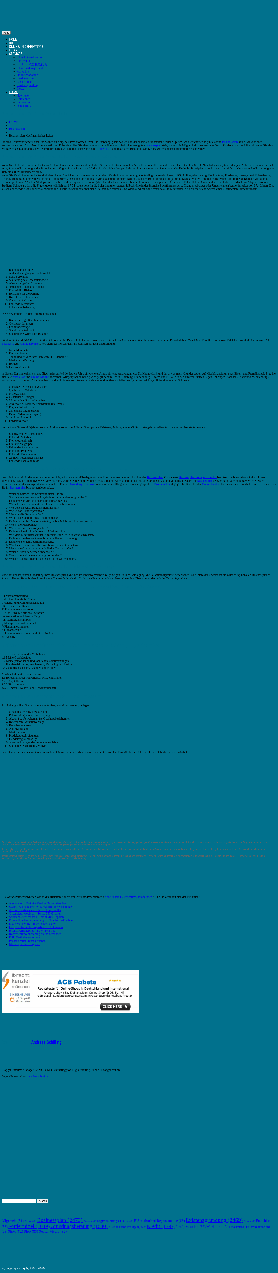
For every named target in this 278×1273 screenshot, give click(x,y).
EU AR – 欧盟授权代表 (32, 64)
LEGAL (13, 92)
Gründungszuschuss (82, 484)
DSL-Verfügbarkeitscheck (24, 937)
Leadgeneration (26, 78)
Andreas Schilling (46, 1042)
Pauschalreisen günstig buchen (27, 940)
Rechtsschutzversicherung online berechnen (35, 934)
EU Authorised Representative (159, 1221)
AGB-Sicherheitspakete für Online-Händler (35, 910)
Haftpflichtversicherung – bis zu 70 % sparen (36, 927)
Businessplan (24, 81)
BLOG (12, 43)
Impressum (23, 102)
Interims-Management (30, 68)
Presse (20, 88)
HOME (13, 39)
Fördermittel (24, 60)
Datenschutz (24, 105)
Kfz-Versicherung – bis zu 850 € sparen (32, 923)
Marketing (23, 71)
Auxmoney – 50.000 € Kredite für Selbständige (37, 903)
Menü (6, 32)
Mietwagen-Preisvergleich (24, 944)
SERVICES (16, 54)
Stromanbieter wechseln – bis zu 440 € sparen (36, 917)
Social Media (53, 1231)
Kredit (161, 1226)
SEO (31, 1231)
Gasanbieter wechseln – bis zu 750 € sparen (35, 913)
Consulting (89, 1221)
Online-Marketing (27, 74)
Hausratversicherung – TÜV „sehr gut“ (32, 930)
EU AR (13, 50)
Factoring (249, 1221)
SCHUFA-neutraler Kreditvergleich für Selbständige (40, 906)
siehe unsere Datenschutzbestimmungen (128, 896)
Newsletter (23, 95)
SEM (15, 1231)
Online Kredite (29, 343)
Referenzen (23, 99)
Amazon (30, 1221)
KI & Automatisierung (30, 57)
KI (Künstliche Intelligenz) (127, 1227)
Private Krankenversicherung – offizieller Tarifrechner (41, 920)
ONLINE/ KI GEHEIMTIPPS (26, 46)
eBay (129, 1221)
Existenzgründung (27, 85)
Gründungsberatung (79, 1226)
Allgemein (13, 1221)
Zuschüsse (8, 343)
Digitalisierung (110, 1221)
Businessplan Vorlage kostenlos (198, 477)
